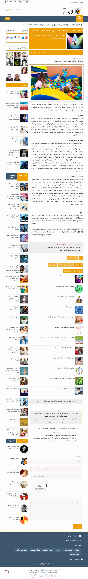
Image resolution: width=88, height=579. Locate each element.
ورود (6, 10)
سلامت (36, 570)
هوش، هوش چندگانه (29, 24)
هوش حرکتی (53, 265)
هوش (71, 265)
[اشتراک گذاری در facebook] (47, 52)
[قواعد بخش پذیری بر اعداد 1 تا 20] (9, 55)
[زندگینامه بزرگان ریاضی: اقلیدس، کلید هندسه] (9, 63)
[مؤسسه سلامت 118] (7, 571)
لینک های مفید (52, 575)
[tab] (11, 176)
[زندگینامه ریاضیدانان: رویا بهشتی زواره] (24, 70)
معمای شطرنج (53, 422)
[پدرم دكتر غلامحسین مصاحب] (9, 77)
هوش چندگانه (63, 265)
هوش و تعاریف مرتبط (48, 24)
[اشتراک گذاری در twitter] (43, 52)
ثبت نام (14, 10)
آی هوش (79, 24)
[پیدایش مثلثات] (17, 55)
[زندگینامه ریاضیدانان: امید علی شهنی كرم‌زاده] (17, 77)
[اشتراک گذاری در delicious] (35, 52)
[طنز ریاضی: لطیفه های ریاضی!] (24, 55)
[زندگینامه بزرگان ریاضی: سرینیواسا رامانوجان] (24, 63)
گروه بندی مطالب (42, 575)
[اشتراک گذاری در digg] (31, 52)
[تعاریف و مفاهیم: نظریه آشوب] (17, 63)
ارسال (77, 526)
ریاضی (54, 419)
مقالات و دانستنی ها (66, 24)
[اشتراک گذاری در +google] (39, 52)
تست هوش (44, 419)
